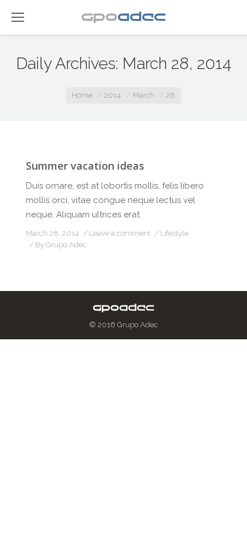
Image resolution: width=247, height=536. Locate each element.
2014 (112, 95)
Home (82, 95)
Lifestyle (174, 233)
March (144, 95)
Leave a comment (119, 233)
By (61, 244)
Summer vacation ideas (85, 166)
